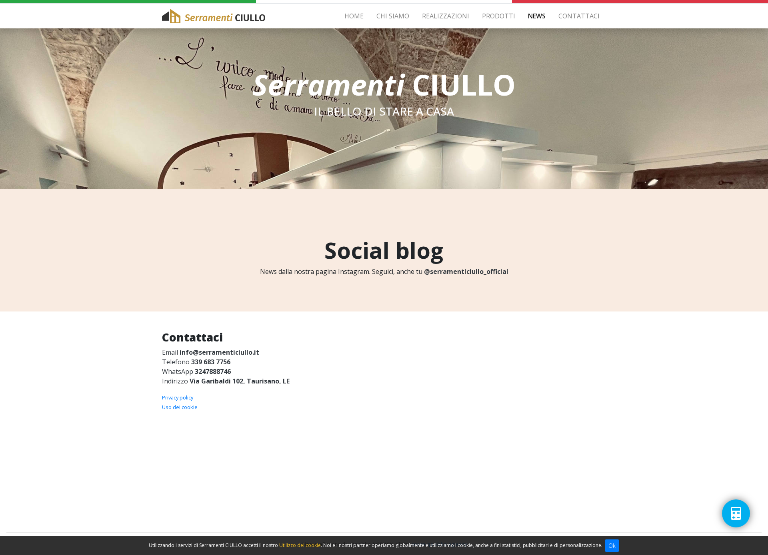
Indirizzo (226, 381)
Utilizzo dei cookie (300, 545)
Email (210, 352)
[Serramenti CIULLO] (213, 16)
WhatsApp (196, 371)
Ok (612, 545)
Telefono (196, 361)
